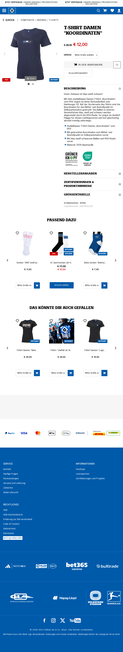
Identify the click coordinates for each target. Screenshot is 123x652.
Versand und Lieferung (14, 483)
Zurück (10, 20)
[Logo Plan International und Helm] (15, 567)
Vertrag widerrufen (12, 538)
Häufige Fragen (10, 474)
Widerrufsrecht (10, 493)
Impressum (8, 533)
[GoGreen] (113, 433)
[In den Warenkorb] (37, 285)
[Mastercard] (38, 433)
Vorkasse (80, 433)
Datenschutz (9, 529)
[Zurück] (4, 54)
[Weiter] (56, 54)
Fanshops (80, 469)
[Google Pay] (66, 433)
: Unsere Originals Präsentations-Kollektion (31, 3)
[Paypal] (10, 433)
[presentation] (7, 260)
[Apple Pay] (52, 433)
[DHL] (99, 433)
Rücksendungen (11, 479)
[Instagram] (53, 620)
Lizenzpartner (83, 474)
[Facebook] (44, 620)
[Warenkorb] (105, 10)
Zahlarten (8, 488)
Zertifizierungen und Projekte (90, 479)
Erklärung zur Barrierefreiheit (17, 519)
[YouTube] (75, 620)
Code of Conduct (11, 524)
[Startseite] (12, 10)
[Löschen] (17, 233)
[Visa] (24, 433)
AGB (5, 510)
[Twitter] (62, 620)
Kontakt (7, 469)
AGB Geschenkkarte (13, 515)
